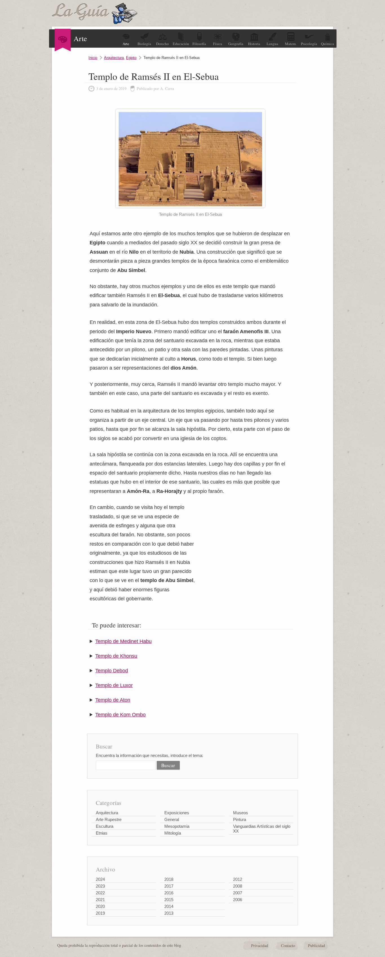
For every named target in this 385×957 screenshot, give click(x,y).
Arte (126, 43)
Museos (240, 812)
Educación (181, 43)
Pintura (239, 819)
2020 (100, 906)
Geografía (235, 43)
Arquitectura (114, 58)
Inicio (92, 58)
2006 (237, 899)
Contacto (288, 945)
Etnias (101, 833)
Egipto (131, 58)
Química (327, 43)
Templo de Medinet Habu (123, 641)
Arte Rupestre (108, 819)
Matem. (291, 43)
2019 (100, 913)
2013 (168, 913)
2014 (168, 906)
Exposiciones (176, 812)
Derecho (162, 43)
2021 (100, 899)
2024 (100, 879)
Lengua (272, 43)
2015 (168, 899)
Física (217, 43)
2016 (168, 892)
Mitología (172, 833)
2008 (237, 886)
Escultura (104, 826)
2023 (100, 886)
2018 (168, 879)
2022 (100, 892)
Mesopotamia (176, 826)
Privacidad (259, 945)
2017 (168, 886)
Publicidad (316, 945)
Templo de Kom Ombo (120, 714)
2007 (237, 892)
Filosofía (199, 43)
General (171, 819)
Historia (254, 43)
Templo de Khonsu (116, 656)
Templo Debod (111, 670)
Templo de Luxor (114, 685)
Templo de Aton (112, 700)
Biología (144, 43)
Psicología (309, 43)
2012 (237, 879)
